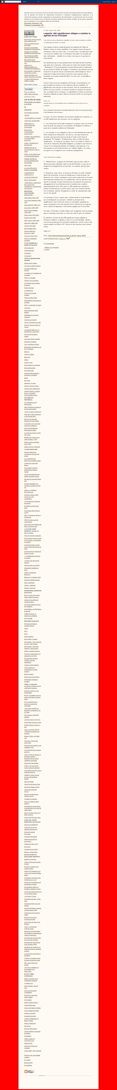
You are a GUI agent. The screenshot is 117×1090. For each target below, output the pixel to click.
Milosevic (26, 351)
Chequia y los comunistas (31, 280)
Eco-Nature (27, 1060)
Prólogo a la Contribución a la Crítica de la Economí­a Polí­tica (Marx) (32, 873)
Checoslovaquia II (29, 250)
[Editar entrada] (69, 239)
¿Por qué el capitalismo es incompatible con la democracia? (31, 969)
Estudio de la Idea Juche (31, 844)
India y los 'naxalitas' (30, 277)
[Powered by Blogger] (29, 1073)
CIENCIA (26, 115)
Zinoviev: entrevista (29, 588)
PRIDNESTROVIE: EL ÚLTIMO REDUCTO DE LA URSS (31, 149)
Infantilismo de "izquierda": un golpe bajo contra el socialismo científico (32, 949)
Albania (26, 359)
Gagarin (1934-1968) (30, 217)
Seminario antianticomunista (32, 580)
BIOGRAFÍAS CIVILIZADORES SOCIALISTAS (29, 132)
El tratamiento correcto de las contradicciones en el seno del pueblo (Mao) (32, 808)
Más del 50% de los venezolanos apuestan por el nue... (32, 61)
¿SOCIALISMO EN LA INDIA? (32, 118)
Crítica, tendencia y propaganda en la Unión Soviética (30, 669)
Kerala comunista (29, 287)
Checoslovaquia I (29, 248)
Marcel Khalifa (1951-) (30, 228)
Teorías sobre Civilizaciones (32, 388)
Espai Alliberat (28, 1065)
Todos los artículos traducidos (32, 535)
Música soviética (28, 674)
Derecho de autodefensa (31, 824)
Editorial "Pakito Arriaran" (31, 1002)
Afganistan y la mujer (30, 383)
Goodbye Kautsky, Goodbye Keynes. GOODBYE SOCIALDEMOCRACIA (32, 393)
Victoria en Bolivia (29, 354)
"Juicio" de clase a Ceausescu (32, 411)
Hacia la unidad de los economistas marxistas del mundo (31, 454)
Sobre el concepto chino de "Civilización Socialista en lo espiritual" (31, 731)
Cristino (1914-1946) (30, 225)
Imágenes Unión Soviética (31, 665)
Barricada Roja (28, 1062)
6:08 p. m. (63, 239)
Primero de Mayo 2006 (30, 297)
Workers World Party (30, 1023)
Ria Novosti (27, 1026)
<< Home (46, 249)
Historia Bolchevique (30, 1005)
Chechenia (27, 308)
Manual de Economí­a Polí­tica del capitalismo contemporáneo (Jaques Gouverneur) (32, 933)
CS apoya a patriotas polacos (32, 266)
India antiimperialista (29, 368)
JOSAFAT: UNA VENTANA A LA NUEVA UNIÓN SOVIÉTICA (32, 138)
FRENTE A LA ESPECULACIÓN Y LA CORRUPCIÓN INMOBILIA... (32, 67)
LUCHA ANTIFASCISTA (30, 177)
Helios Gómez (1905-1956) (31, 220)
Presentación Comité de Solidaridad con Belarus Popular (30, 470)
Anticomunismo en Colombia (32, 365)
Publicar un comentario (51, 247)
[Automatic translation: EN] (33, 23)
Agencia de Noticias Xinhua (31, 787)
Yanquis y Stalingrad (29, 585)
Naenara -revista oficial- (30, 852)
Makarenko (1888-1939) (31, 223)
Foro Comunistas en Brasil (31, 344)
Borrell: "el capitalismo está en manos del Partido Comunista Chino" (32, 697)
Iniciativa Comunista (29, 1013)
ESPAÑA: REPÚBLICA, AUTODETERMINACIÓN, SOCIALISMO (31, 160)
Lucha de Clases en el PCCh (32, 719)
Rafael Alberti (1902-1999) (31, 197)
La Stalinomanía (28, 290)
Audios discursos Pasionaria (32, 446)
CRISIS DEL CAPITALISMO (32, 120)
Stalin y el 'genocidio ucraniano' (32, 305)
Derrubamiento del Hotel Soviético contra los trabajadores (31, 660)
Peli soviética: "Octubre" (31, 639)
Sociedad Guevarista (30, 1016)
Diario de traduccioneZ (30, 1028)
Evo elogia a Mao (29, 370)
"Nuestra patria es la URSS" (32, 565)
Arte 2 (26, 633)
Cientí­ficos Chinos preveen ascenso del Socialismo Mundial (31, 777)
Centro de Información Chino (32, 784)
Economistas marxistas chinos (32, 722)
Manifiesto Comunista (30, 859)
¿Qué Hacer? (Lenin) (30, 896)
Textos (26, 628)
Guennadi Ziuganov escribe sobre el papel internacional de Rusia (32, 547)
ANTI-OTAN (27, 165)
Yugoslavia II (27, 256)
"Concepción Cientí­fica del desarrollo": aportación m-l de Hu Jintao (32, 710)
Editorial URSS (28, 1043)
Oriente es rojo (28, 362)
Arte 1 (26, 631)
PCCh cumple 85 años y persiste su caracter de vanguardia (31, 704)
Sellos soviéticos (28, 636)
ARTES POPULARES (30, 180)
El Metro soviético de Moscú (32, 651)
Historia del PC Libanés (30, 263)
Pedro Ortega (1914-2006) (31, 215)
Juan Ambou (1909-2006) (31, 207)
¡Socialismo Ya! (28, 983)
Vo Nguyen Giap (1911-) (31, 236)
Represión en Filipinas (30, 341)
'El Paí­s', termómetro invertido (32, 322)
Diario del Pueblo (28, 781)
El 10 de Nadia (28, 618)
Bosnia (26, 378)
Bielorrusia (27, 357)
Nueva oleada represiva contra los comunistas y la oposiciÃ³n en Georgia (32, 540)
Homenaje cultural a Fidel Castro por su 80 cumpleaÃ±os (31, 496)
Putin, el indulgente (29, 582)
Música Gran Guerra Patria (31, 677)
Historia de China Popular (31, 763)
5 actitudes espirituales (30, 799)
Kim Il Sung (27, 846)
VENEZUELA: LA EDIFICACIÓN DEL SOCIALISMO (29, 125)
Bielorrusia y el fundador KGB (32, 577)
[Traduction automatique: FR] (34, 25)
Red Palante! (27, 1036)
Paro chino (27, 380)
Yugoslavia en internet (30, 320)
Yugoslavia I (27, 253)
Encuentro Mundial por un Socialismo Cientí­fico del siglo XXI (32, 485)
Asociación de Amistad (30, 836)
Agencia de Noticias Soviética (32, 1008)
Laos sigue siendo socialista (32, 339)
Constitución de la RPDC (31, 849)
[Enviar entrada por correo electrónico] (67, 239)
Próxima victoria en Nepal (31, 386)
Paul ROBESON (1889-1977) (32, 205)
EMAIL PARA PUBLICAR (31, 94)
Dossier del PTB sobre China (32, 817)
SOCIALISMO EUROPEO (31, 112)
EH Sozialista (28, 1000)
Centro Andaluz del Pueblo (31, 1010)
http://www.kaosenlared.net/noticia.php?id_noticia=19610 (67, 235)
